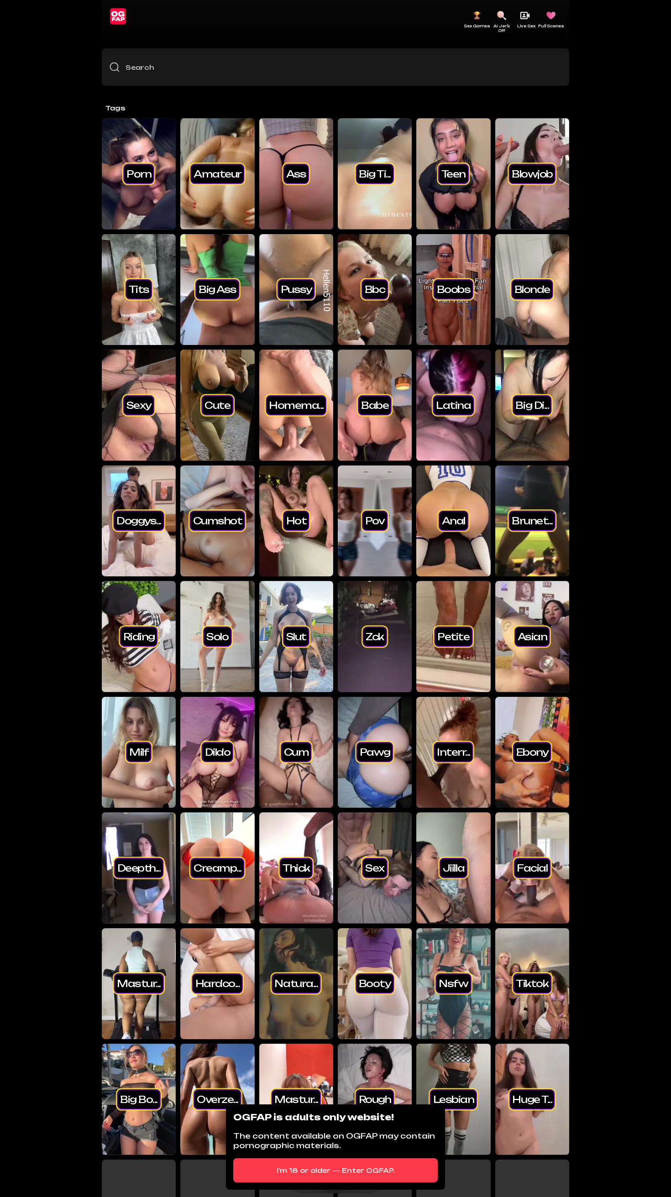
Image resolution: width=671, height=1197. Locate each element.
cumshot (217, 521)
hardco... (217, 983)
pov (375, 521)
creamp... (217, 867)
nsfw (453, 983)
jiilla (453, 867)
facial (532, 867)
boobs (454, 289)
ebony (532, 752)
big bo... (138, 1099)
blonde (532, 289)
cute (217, 405)
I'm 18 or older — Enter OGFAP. (336, 1170)
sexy (139, 405)
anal (453, 521)
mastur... (139, 983)
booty (375, 983)
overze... (217, 1099)
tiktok (532, 983)
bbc (375, 289)
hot (296, 521)
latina (453, 405)
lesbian (453, 1099)
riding (139, 636)
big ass (217, 289)
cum (296, 752)
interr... (453, 752)
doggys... (138, 521)
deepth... (139, 867)
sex (374, 867)
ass (296, 173)
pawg (375, 752)
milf (138, 752)
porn (138, 173)
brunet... (532, 521)
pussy (296, 289)
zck (375, 636)
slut (296, 636)
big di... (532, 405)
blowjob (532, 173)
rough (375, 1099)
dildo (218, 752)
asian (532, 636)
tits (139, 289)
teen (453, 173)
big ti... (375, 173)
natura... (296, 983)
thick (296, 867)
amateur (217, 173)
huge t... (532, 1099)
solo (217, 636)
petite (453, 636)
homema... (296, 405)
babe (374, 405)
